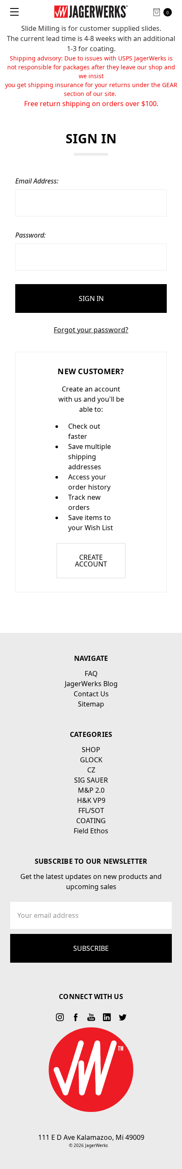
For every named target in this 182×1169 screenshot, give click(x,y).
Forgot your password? (91, 329)
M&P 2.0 (91, 790)
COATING (91, 820)
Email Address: (36, 181)
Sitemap (91, 704)
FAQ (91, 673)
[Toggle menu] (11, 11)
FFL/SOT (91, 810)
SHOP (91, 749)
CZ (91, 770)
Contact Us (91, 693)
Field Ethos (91, 830)
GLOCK (91, 759)
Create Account (91, 561)
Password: (30, 235)
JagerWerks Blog (91, 683)
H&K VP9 (91, 800)
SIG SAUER (91, 780)
